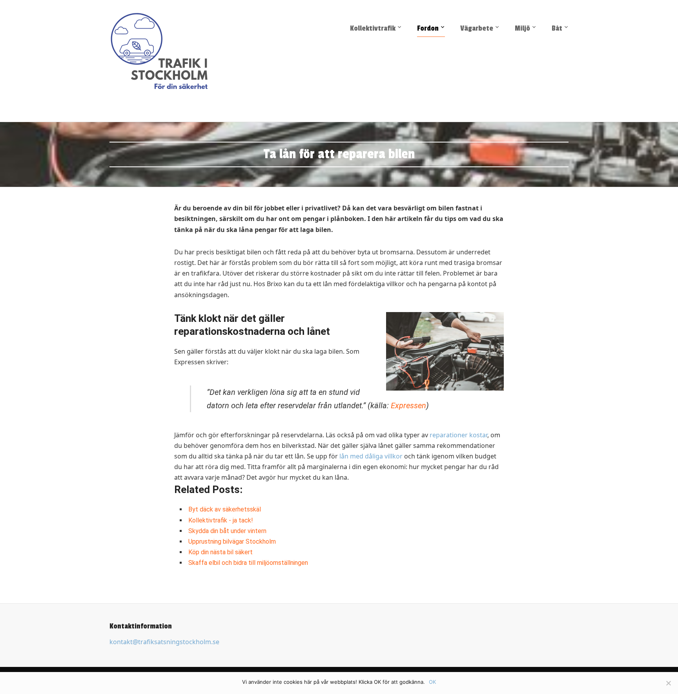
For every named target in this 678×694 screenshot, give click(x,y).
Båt (557, 28)
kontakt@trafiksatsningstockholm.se (164, 641)
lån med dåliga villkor (371, 456)
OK (432, 682)
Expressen (408, 405)
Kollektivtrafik (373, 28)
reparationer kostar (458, 435)
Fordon (428, 28)
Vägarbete (476, 28)
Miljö (522, 28)
